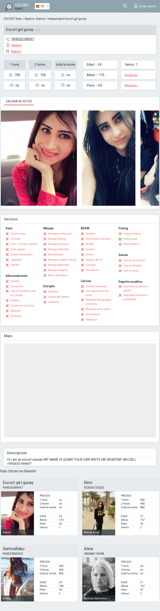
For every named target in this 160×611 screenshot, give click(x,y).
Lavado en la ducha (22, 305)
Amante (90, 233)
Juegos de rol (94, 259)
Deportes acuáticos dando (135, 288)
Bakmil (40, 18)
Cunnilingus (93, 314)
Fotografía (16, 286)
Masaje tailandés (58, 249)
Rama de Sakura (58, 275)
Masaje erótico (57, 238)
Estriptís (53, 291)
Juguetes (16, 259)
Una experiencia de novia (97, 293)
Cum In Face (130, 270)
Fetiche (14, 264)
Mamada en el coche (98, 309)
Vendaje (90, 264)
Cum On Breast (132, 265)
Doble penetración (21, 254)
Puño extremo (131, 244)
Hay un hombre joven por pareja (23, 293)
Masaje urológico (58, 244)
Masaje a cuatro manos (62, 259)
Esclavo (90, 249)
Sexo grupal (17, 249)
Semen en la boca (134, 260)
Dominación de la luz (98, 238)
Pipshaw (15, 310)
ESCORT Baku (13, 18)
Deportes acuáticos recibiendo (135, 297)
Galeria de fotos (19, 101)
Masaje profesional (59, 233)
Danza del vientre (58, 296)
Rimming (15, 315)
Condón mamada (96, 286)
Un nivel (15, 238)
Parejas (14, 300)
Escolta (14, 281)
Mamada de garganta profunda (98, 301)
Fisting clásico (132, 233)
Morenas (131, 85)
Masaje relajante (58, 270)
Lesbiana (53, 302)
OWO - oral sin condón (24, 244)
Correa (90, 254)
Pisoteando (92, 270)
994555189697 (22, 39)
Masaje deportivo (58, 264)
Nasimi (29, 18)
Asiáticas (131, 75)
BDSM (89, 244)
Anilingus (91, 319)
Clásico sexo (18, 233)
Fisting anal (130, 238)
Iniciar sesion (147, 6)
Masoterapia (55, 254)
